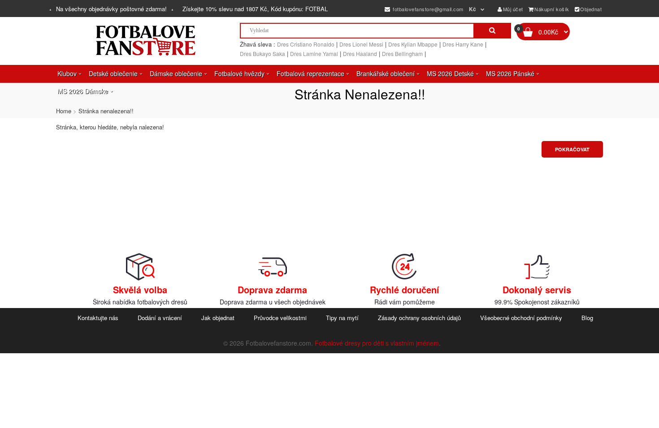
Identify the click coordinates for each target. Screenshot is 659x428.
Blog (587, 317)
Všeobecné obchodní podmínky (521, 317)
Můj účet (513, 9)
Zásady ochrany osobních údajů (419, 317)
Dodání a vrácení (160, 317)
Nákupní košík (551, 9)
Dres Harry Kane (462, 44)
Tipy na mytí (342, 317)
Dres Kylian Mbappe (413, 44)
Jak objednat (217, 317)
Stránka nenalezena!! (106, 111)
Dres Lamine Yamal (314, 53)
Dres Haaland (360, 53)
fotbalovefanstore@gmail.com (427, 9)
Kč (473, 9)
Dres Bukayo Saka (262, 53)
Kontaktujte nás (98, 317)
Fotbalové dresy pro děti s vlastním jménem (377, 342)
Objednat (591, 9)
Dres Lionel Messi (361, 44)
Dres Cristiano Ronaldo (305, 44)
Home (63, 111)
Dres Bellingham (402, 53)
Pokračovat (572, 149)
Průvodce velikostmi (280, 317)
